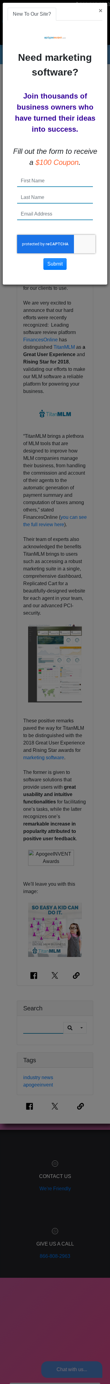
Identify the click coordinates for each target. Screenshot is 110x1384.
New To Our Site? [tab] (32, 14)
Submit (55, 263)
